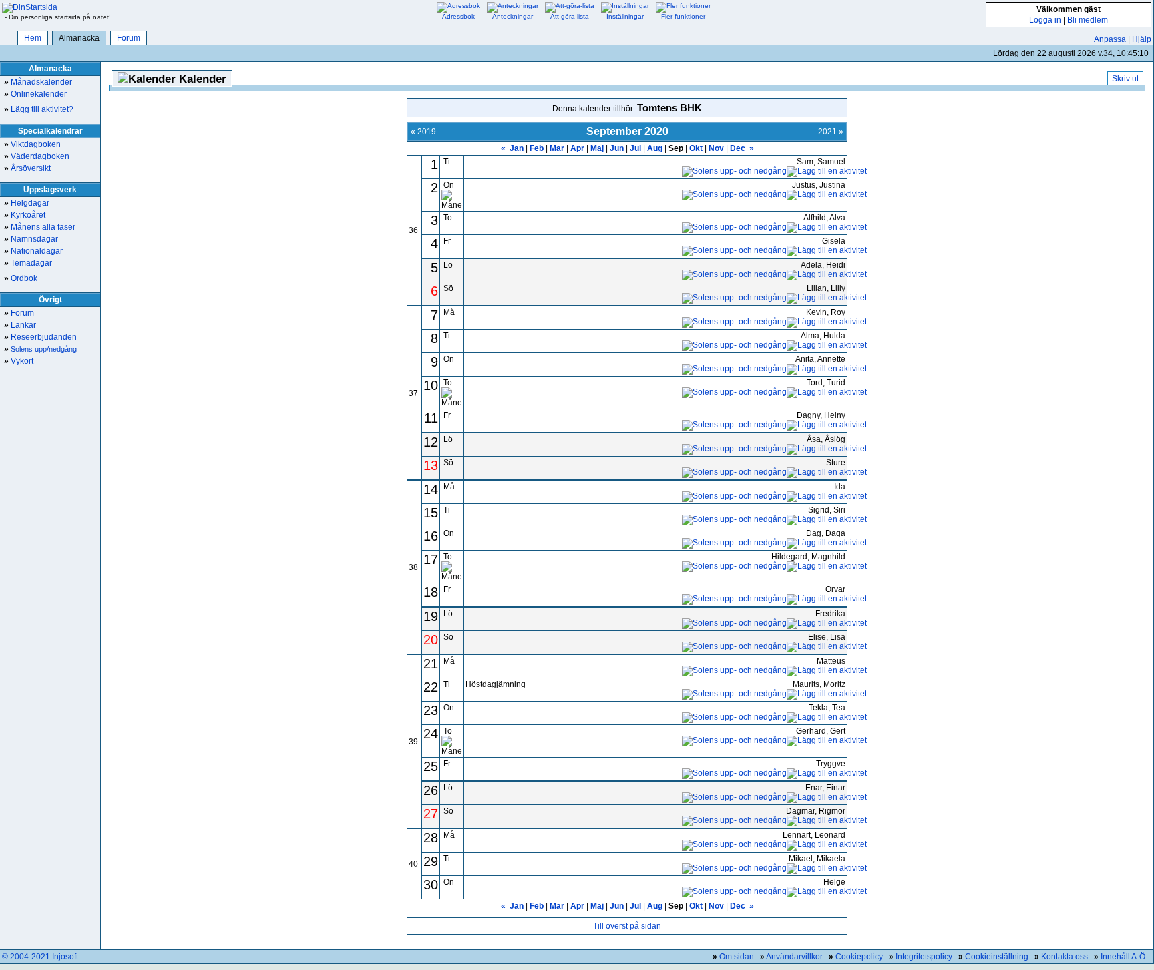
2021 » (830, 131)
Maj (597, 148)
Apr (577, 148)
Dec (737, 148)
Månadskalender (38, 82)
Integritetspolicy (924, 956)
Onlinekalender (35, 94)
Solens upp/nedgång (40, 349)
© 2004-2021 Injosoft (40, 956)
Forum (128, 38)
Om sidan (736, 956)
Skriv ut (1125, 78)
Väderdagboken (36, 156)
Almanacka (79, 38)
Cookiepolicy (859, 956)
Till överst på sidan (627, 926)
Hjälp (1141, 39)
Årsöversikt (27, 168)
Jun (617, 148)
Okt (696, 148)
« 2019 (423, 131)
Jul (635, 148)
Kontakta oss (1064, 956)
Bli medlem (1087, 20)
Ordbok (20, 278)
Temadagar (28, 263)
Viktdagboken (32, 144)
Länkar (20, 325)
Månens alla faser (39, 227)
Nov (716, 148)
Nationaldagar (33, 251)
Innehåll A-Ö (1123, 956)
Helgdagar (26, 203)
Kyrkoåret (24, 215)
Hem (32, 38)
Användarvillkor (794, 956)
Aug (654, 148)
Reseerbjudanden (40, 337)
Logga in (1045, 20)
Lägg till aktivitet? (38, 109)
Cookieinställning (996, 956)
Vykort (18, 361)
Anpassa (1110, 39)
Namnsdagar (31, 239)
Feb (537, 148)
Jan (517, 148)
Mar (557, 148)
